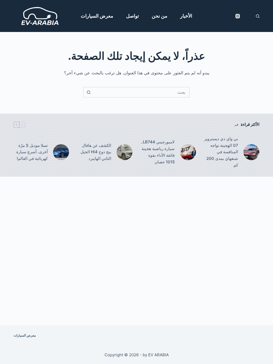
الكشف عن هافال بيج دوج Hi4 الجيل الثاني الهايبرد (96, 152)
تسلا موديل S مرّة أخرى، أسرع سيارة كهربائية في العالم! (32, 152)
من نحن (159, 16)
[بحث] (257, 16)
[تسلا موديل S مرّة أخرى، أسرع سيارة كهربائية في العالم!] (61, 152)
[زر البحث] (88, 92)
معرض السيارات (97, 16)
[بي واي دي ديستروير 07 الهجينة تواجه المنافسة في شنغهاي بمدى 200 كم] (251, 152)
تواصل (132, 16)
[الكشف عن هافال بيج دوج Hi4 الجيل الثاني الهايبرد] (125, 152)
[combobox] (141, 92)
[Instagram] (237, 16)
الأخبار (186, 16)
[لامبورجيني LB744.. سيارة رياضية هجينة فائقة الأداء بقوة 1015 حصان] (188, 152)
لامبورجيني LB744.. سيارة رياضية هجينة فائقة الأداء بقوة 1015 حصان (158, 151)
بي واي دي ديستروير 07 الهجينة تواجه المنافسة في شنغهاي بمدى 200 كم (221, 152)
